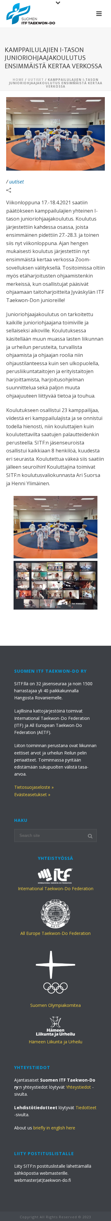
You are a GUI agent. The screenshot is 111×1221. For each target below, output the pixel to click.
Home (18, 79)
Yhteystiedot (78, 1087)
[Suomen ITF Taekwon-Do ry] (31, 14)
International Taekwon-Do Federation (55, 888)
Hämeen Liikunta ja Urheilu (55, 1042)
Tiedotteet (86, 1107)
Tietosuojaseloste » (34, 787)
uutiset (36, 79)
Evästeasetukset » (32, 794)
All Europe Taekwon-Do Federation (55, 933)
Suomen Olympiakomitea (55, 1005)
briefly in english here (54, 1128)
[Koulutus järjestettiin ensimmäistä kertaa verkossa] (55, 585)
